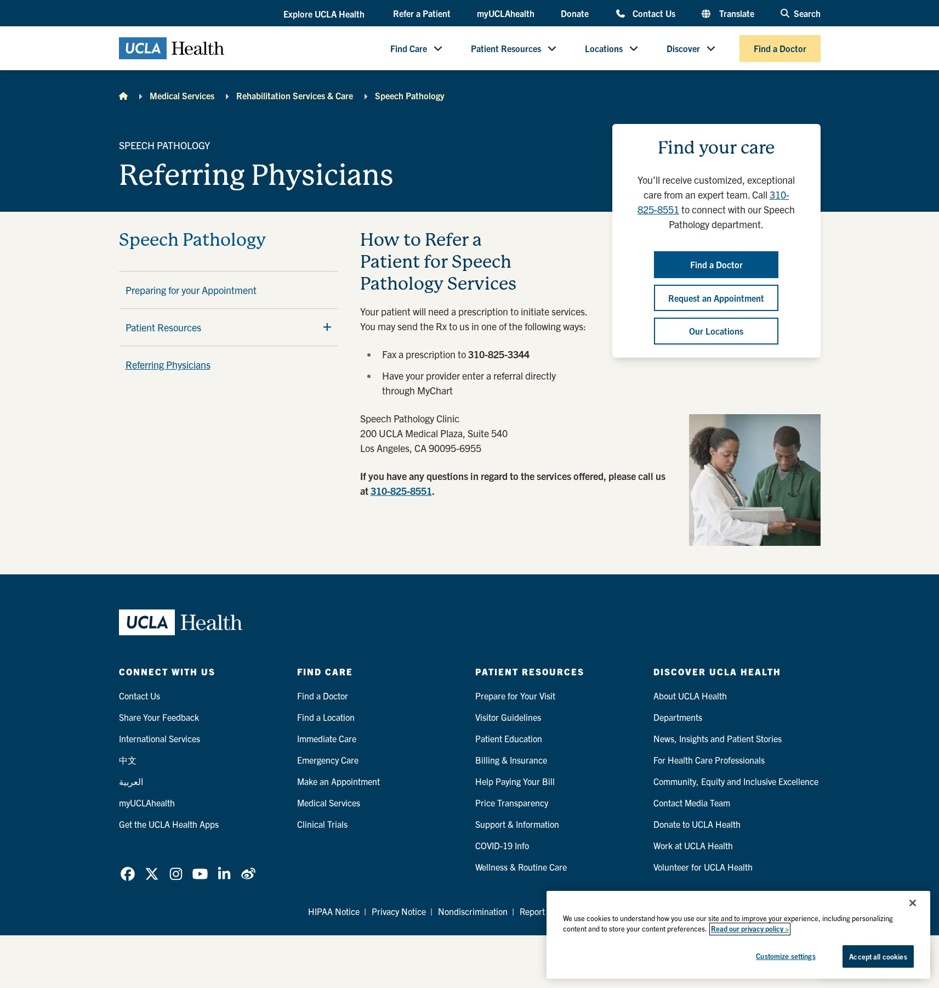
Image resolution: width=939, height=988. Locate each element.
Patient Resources (506, 48)
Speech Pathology (410, 95)
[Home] (123, 95)
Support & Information (517, 823)
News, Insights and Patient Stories (717, 738)
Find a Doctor (780, 48)
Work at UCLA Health (693, 845)
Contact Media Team (691, 802)
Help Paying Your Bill (515, 781)
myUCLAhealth (505, 13)
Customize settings (785, 956)
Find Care (408, 48)
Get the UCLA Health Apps (169, 823)
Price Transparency (511, 802)
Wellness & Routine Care (521, 866)
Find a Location (326, 717)
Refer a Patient (422, 13)
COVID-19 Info (502, 845)
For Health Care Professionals (709, 759)
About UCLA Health (690, 695)
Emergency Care (327, 759)
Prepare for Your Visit (515, 695)
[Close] (913, 903)
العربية (131, 781)
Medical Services (182, 95)
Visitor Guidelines (508, 717)
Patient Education (508, 738)
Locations (604, 48)
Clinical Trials (322, 823)
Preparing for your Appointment (191, 290)
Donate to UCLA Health (697, 823)
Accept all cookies (878, 956)
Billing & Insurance (511, 759)
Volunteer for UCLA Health (703, 866)
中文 (127, 759)
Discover (683, 48)
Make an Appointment (338, 781)
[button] (325, 13)
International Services (159, 738)
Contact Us (654, 13)
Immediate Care (326, 738)
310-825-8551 (401, 490)
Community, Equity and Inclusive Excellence (735, 781)
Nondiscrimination (473, 911)
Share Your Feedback (159, 717)
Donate (575, 13)
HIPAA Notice (334, 911)
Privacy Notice (399, 911)
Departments (677, 717)
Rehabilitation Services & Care (294, 95)
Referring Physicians (168, 364)
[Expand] (327, 327)
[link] (127, 874)
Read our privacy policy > (750, 929)
